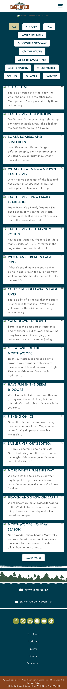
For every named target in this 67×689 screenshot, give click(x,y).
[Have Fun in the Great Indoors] (33, 397)
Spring (12, 76)
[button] (16, 621)
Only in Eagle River (32, 59)
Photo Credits (56, 679)
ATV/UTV (31, 27)
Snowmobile (46, 68)
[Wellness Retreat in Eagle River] (33, 269)
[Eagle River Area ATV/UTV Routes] (33, 239)
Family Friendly (32, 35)
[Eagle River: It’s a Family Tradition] (33, 209)
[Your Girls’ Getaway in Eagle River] (33, 302)
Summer (31, 76)
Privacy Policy (33, 682)
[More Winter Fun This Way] (33, 481)
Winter (51, 76)
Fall (49, 27)
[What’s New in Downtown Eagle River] (33, 179)
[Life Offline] (33, 97)
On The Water (32, 51)
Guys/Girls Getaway (32, 43)
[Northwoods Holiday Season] (33, 537)
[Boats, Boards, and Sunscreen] (33, 149)
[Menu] (60, 5)
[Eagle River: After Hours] (33, 122)
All (14, 27)
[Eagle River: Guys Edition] (33, 454)
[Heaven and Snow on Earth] (33, 508)
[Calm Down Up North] (33, 331)
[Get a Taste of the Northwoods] (33, 363)
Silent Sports (18, 68)
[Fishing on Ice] (33, 427)
